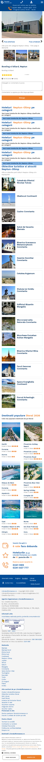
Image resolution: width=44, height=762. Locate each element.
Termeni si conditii (8, 722)
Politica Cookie (16, 747)
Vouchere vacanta (8, 704)
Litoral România (33, 579)
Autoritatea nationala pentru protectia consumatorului (21, 616)
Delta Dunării (35, 584)
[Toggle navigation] (42, 2)
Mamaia (4, 648)
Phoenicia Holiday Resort (31, 445)
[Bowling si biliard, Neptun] (22, 24)
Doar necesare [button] (11, 757)
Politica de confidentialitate (11, 728)
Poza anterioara (9, 42)
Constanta (5, 669)
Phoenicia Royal (30, 457)
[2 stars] (5, 75)
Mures (26, 521)
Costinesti (5, 656)
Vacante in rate (7, 702)
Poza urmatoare (35, 42)
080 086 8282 (37, 639)
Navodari (5, 675)
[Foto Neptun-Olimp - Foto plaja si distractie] (9, 55)
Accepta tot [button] (31, 757)
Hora (25, 532)
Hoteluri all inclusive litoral (11, 700)
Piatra (4, 683)
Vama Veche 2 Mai (8, 671)
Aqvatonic (5, 493)
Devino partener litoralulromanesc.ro (15, 713)
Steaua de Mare (8, 483)
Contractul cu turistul (9, 724)
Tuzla (3, 677)
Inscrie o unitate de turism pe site (14, 715)
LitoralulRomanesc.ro (9, 591)
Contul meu (9, 583)
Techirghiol (5, 673)
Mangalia (5, 667)
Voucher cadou (7, 709)
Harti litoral (6, 698)
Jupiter (4, 660)
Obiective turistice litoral (10, 694)
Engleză (18, 578)
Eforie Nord (6, 652)
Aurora (4, 455)
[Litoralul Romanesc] (5, 2)
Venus (4, 662)
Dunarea (5, 449)
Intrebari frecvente (8, 726)
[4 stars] (9, 75)
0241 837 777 (29, 7)
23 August (5, 681)
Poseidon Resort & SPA (11, 527)
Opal (3, 521)
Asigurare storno (7, 707)
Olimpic (5, 532)
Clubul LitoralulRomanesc (11, 692)
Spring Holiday (29, 490)
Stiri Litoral (5, 696)
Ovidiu (4, 686)
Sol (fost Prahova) (31, 527)
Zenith (4, 444)
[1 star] (3, 75)
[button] (22, 753)
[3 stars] (7, 75)
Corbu (4, 679)
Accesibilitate (21, 583)
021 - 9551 (11, 631)
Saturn (4, 665)
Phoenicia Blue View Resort (32, 484)
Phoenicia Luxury (30, 451)
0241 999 (16, 7)
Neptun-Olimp (7, 658)
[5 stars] (11, 75)
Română (25, 578)
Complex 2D (28, 495)
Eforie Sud (5, 654)
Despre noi (5, 730)
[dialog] (22, 748)
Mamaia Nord (6, 650)
